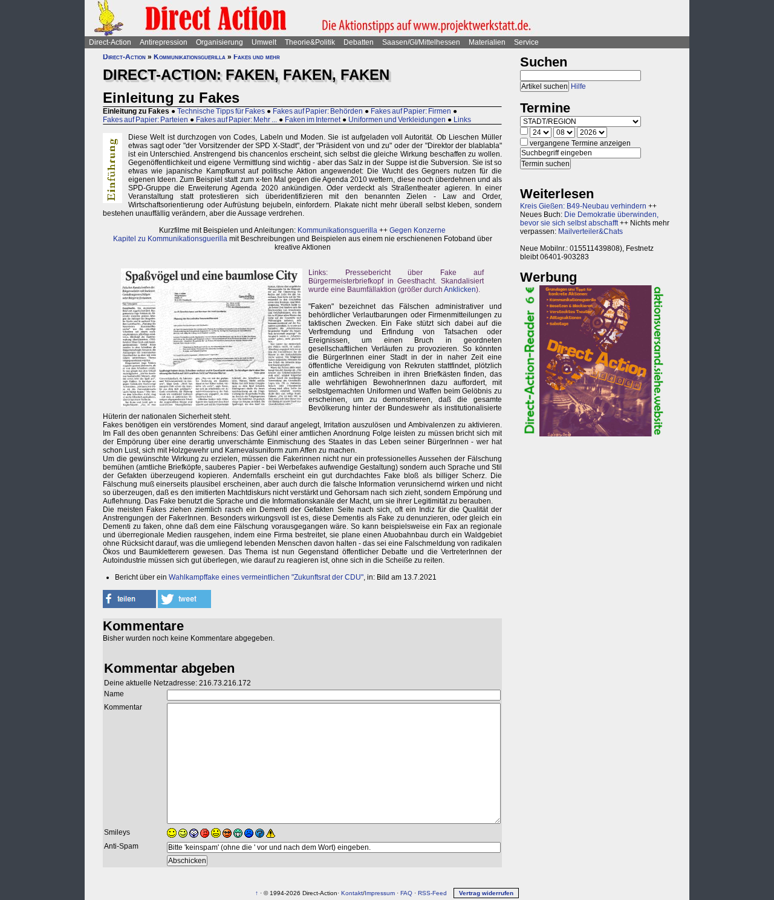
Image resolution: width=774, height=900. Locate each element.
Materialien (487, 42)
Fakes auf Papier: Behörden (318, 111)
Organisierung (219, 42)
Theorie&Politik (310, 42)
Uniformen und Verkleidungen (397, 119)
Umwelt (264, 42)
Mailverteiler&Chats (590, 231)
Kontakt (352, 893)
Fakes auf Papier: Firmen (411, 111)
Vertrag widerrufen (486, 893)
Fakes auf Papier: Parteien (145, 119)
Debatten (358, 42)
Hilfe (578, 86)
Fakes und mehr (256, 57)
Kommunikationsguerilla (190, 57)
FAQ (406, 893)
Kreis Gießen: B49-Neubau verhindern (583, 206)
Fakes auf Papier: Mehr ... (236, 119)
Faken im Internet (312, 119)
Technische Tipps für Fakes (221, 111)
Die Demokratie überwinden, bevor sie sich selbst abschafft (589, 218)
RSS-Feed (432, 893)
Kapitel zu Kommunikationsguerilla (170, 239)
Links (462, 119)
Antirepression (163, 42)
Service (526, 42)
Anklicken (460, 289)
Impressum (380, 893)
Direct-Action (110, 42)
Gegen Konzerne (417, 230)
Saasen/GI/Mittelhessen (421, 42)
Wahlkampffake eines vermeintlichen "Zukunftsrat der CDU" (266, 577)
